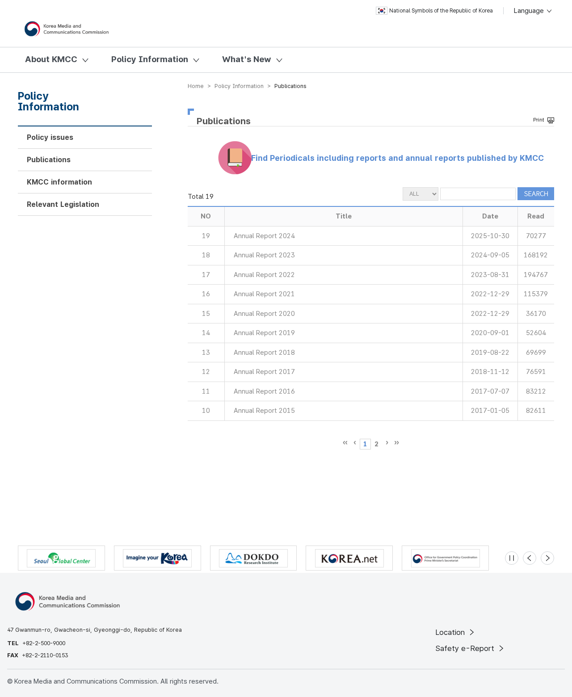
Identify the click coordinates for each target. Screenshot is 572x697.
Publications (49, 159)
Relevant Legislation (63, 204)
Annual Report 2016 (264, 391)
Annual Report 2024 (264, 236)
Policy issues (50, 137)
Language (530, 11)
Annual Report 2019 (264, 333)
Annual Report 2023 (264, 255)
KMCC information (59, 182)
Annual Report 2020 (264, 314)
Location (451, 632)
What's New (246, 59)
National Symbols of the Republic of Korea (441, 11)
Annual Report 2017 (264, 372)
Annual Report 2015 (264, 411)
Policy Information (149, 59)
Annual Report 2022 (264, 275)
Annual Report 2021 (264, 294)
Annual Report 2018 (264, 352)
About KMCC (51, 59)
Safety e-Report (465, 648)
